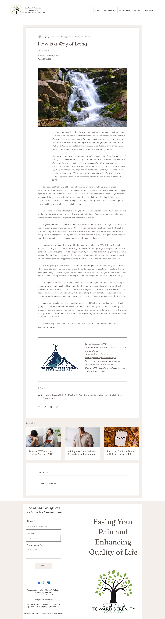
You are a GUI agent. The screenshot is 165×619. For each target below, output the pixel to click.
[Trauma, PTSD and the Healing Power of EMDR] (43, 437)
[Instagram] (43, 582)
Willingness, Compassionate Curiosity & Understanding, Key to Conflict (82, 452)
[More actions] (125, 36)
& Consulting (33, 10)
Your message (34, 545)
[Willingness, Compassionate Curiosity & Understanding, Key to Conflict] (82, 437)
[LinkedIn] (48, 582)
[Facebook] (38, 582)
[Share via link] (57, 406)
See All (137, 423)
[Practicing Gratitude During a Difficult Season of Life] (121, 437)
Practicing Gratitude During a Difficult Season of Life (121, 452)
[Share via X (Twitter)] (45, 406)
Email (30, 521)
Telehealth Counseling (33, 8)
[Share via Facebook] (39, 406)
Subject (31, 533)
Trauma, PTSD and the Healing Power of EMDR (41, 452)
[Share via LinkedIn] (51, 406)
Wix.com (60, 613)
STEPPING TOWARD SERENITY (33, 12)
